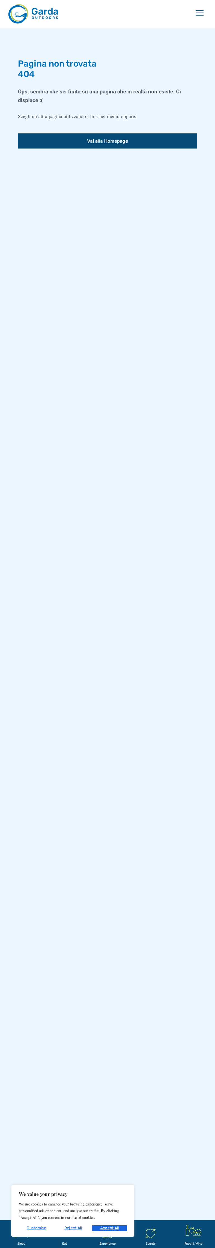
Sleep (21, 1243)
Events (151, 1243)
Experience (107, 1243)
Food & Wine (193, 1243)
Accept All (109, 1228)
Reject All (73, 1228)
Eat (64, 1243)
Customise (36, 1228)
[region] (72, 1211)
